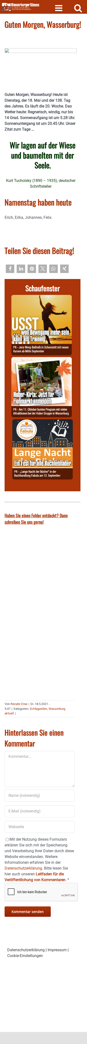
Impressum (57, 950)
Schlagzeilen (38, 709)
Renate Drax (19, 704)
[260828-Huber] (41, 360)
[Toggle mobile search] (78, 8)
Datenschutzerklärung (26, 950)
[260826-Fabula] (42, 422)
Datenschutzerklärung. (24, 868)
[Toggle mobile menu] (59, 8)
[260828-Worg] (41, 297)
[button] (10, 269)
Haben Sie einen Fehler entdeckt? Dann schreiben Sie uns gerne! (36, 518)
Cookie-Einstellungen (25, 955)
